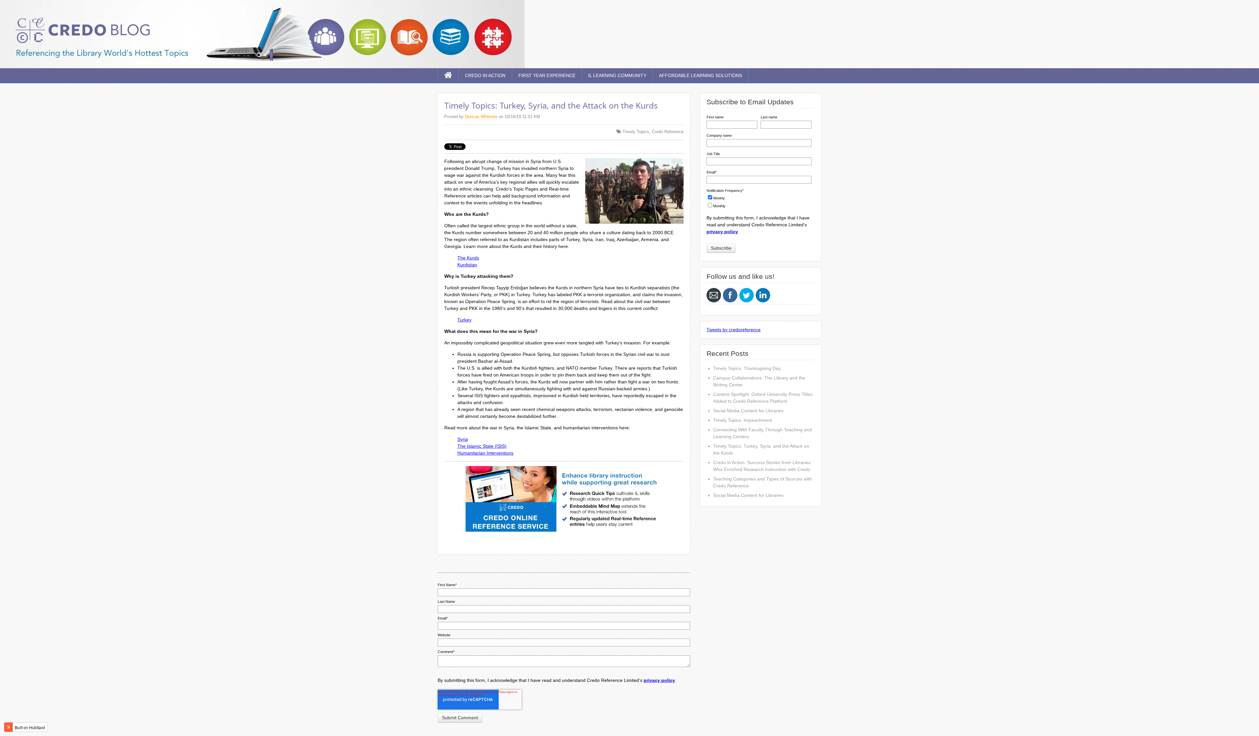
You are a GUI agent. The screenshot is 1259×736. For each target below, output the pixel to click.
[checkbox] (759, 201)
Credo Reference (668, 131)
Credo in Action (485, 75)
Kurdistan (467, 264)
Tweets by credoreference (734, 329)
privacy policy (659, 680)
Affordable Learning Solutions (700, 75)
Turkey (464, 319)
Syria (462, 439)
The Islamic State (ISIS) (482, 446)
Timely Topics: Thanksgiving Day (747, 368)
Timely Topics (636, 131)
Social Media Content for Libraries (748, 410)
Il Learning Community (617, 75)
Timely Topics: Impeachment (742, 420)
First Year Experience (546, 75)
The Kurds (468, 257)
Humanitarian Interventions (485, 453)
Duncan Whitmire (481, 116)
